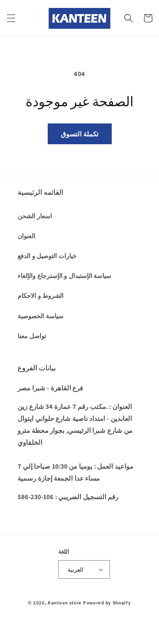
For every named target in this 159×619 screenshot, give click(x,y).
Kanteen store (65, 603)
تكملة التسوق (79, 134)
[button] (11, 18)
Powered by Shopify (107, 603)
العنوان (26, 236)
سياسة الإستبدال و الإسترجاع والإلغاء (64, 276)
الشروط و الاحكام (41, 296)
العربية (75, 569)
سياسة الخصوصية (41, 316)
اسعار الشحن (35, 216)
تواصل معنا (32, 336)
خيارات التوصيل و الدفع (47, 256)
